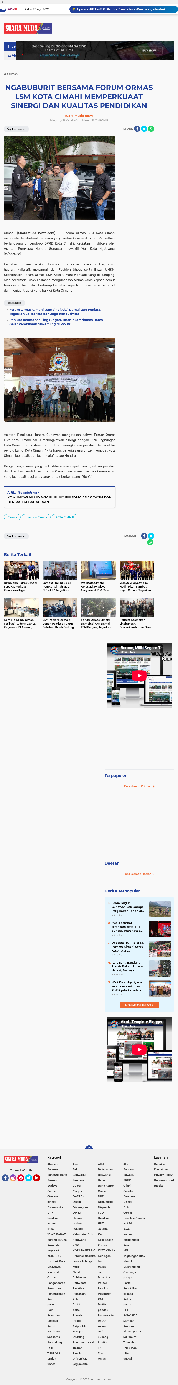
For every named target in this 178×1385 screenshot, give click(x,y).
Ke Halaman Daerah (138, 874)
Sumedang (54, 1342)
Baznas (52, 1180)
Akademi (53, 1164)
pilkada (128, 1293)
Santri (51, 1326)
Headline (103, 1218)
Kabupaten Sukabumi (85, 1234)
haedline (52, 1218)
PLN (75, 1299)
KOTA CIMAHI (64, 517)
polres (127, 1304)
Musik (77, 1266)
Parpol (102, 1283)
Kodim (102, 1245)
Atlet (101, 1164)
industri (78, 1228)
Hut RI (127, 1223)
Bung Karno (106, 1185)
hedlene (78, 1223)
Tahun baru (130, 1342)
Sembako (53, 1331)
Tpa (100, 1353)
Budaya (52, 1185)
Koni (126, 1245)
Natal (76, 1272)
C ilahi (127, 1185)
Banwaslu (79, 1174)
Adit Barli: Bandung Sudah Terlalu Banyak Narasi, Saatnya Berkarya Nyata (127, 966)
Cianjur (77, 1191)
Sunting (103, 1342)
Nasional (53, 1272)
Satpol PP (79, 1326)
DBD (101, 1196)
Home (12, 9)
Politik (102, 1304)
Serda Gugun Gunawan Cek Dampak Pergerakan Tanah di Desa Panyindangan (128, 907)
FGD (101, 1212)
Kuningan (104, 1256)
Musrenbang (131, 1266)
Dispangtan (80, 1207)
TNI (100, 1347)
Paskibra (78, 1288)
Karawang (79, 1239)
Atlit (126, 1164)
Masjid (127, 1261)
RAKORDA (130, 1315)
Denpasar (129, 1196)
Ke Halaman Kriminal (138, 786)
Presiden (78, 1315)
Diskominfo (55, 1207)
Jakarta (103, 1228)
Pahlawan (79, 1277)
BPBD (127, 1180)
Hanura (77, 1218)
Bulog (77, 1185)
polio (50, 1304)
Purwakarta (106, 1315)
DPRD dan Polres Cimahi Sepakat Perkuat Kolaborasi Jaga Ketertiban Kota (125, 11)
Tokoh (77, 1353)
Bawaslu (128, 1174)
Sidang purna (132, 1331)
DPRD (77, 1212)
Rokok (77, 1320)
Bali (75, 1169)
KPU (126, 1250)
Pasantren (54, 1288)
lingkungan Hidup (135, 1256)
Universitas (80, 1358)
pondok (103, 1310)
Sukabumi (130, 1337)
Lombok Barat (56, 1261)
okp (100, 1272)
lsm (100, 1261)
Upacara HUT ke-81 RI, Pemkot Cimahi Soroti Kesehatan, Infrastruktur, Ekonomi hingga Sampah (128, 947)
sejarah (102, 1326)
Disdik (77, 1201)
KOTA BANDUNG (84, 1250)
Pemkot (103, 1288)
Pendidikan (130, 1288)
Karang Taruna (57, 1239)
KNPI (76, 1245)
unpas (51, 1364)
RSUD (102, 1320)
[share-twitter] (144, 129)
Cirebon (52, 1196)
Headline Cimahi (36, 517)
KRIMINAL (54, 1256)
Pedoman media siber (166, 1180)
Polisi (76, 1304)
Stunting (78, 1337)
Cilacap (102, 1191)
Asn (75, 1164)
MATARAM (54, 1266)
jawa (126, 1228)
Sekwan (128, 1326)
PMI (100, 1299)
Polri (50, 1310)
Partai (127, 1283)
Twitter (30, 1183)
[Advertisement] (139, 737)
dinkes (51, 1201)
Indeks (13, 46)
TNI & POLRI (131, 1347)
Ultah (126, 1353)
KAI (100, 1234)
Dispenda (104, 1207)
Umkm (52, 1358)
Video (16, 56)
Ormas (51, 1277)
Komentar (18, 129)
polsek (77, 1310)
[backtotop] (89, 1149)
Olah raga (129, 1272)
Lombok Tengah (83, 1261)
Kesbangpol (131, 1239)
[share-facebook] (137, 129)
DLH (126, 1207)
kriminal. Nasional (84, 1256)
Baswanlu (104, 1174)
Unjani (102, 1358)
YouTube (39, 1183)
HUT (101, 1223)
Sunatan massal (83, 1342)
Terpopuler (116, 775)
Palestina (104, 1277)
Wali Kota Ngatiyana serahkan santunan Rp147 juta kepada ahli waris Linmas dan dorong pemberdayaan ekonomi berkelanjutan (128, 986)
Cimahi (12, 517)
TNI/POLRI (54, 1353)
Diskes (127, 1201)
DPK (50, 1212)
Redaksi (52, 1320)
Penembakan (56, 1293)
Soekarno (53, 1337)
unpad (127, 1358)
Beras (101, 1180)
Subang (103, 1337)
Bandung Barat (57, 1174)
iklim (50, 1228)
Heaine (51, 1223)
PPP (126, 1310)
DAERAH (79, 1196)
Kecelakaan (105, 1239)
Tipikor (77, 1347)
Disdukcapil (105, 1201)
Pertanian (79, 1293)
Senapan (78, 1331)
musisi (102, 1266)
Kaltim (127, 1234)
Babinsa (52, 1169)
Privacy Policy (163, 1174)
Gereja (127, 1212)
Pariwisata (79, 1283)
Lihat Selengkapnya (138, 1004)
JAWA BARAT (56, 1234)
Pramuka (53, 1315)
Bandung (129, 1169)
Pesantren (104, 1293)
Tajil (50, 1347)
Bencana (78, 1180)
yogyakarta (80, 1364)
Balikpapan (105, 1169)
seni (100, 1331)
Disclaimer (161, 1169)
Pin (49, 1299)
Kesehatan (54, 1245)
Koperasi (53, 1250)
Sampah (128, 1320)
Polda (127, 1299)
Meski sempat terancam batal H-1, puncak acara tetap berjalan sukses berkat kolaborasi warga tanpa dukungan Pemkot (128, 927)
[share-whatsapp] (151, 129)
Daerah (112, 863)
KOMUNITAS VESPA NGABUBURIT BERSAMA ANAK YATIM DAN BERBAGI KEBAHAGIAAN (59, 499)
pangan (128, 1277)
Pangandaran (56, 1283)
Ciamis (51, 1191)
